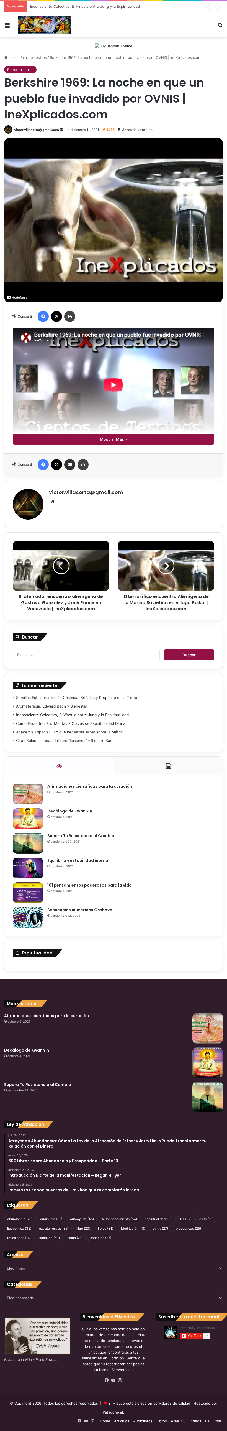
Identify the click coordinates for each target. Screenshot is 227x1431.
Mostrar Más (112, 439)
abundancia (19, 1219)
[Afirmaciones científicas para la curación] (28, 794)
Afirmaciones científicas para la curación (89, 786)
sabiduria (49, 1238)
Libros (161, 1421)
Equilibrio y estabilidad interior (78, 860)
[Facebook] (43, 316)
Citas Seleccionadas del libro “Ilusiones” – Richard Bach (65, 740)
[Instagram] (120, 1380)
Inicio (12, 57)
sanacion (100, 1238)
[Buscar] (220, 27)
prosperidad (188, 1228)
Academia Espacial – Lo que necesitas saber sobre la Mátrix (69, 732)
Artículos (121, 1421)
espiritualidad (158, 1219)
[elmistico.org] (44, 25)
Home (105, 1421)
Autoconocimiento (119, 1219)
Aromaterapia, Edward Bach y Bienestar (51, 706)
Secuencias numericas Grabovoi (80, 910)
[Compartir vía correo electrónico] (69, 464)
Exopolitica (19, 1228)
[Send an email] (61, 130)
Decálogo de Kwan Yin (69, 811)
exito (206, 1219)
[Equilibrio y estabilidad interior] (28, 868)
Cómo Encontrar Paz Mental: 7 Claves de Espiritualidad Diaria (70, 723)
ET (186, 1219)
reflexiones (19, 1238)
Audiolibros (143, 1421)
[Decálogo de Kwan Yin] (28, 818)
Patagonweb (113, 1412)
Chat (217, 1421)
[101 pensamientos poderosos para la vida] (28, 892)
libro (83, 1228)
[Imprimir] (69, 316)
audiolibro (51, 1219)
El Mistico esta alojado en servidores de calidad (149, 1403)
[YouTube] (113, 1380)
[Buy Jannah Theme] (113, 46)
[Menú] (7, 27)
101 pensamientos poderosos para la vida (89, 885)
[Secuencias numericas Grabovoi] (28, 917)
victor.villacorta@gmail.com (36, 130)
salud (75, 1238)
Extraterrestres (33, 57)
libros (105, 1228)
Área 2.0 (178, 1421)
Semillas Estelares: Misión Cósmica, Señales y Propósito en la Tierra (76, 697)
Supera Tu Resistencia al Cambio (80, 836)
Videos (195, 1421)
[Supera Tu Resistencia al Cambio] (28, 843)
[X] (56, 316)
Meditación (133, 1228)
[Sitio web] (52, 501)
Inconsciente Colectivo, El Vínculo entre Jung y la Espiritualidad (85, 6)
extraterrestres (54, 1228)
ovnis (160, 1228)
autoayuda (82, 1219)
